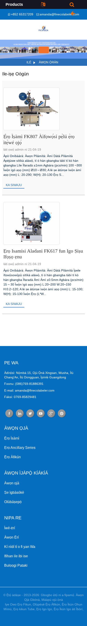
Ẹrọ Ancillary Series (19, 448)
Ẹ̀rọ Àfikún (12, 457)
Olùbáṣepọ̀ (13, 502)
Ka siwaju (14, 185)
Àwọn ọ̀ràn (48, 62)
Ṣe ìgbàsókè (14, 492)
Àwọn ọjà (11, 483)
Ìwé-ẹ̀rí (9, 528)
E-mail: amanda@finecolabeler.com (29, 390)
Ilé (29, 62)
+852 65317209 (22, 14)
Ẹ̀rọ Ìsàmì (11, 438)
